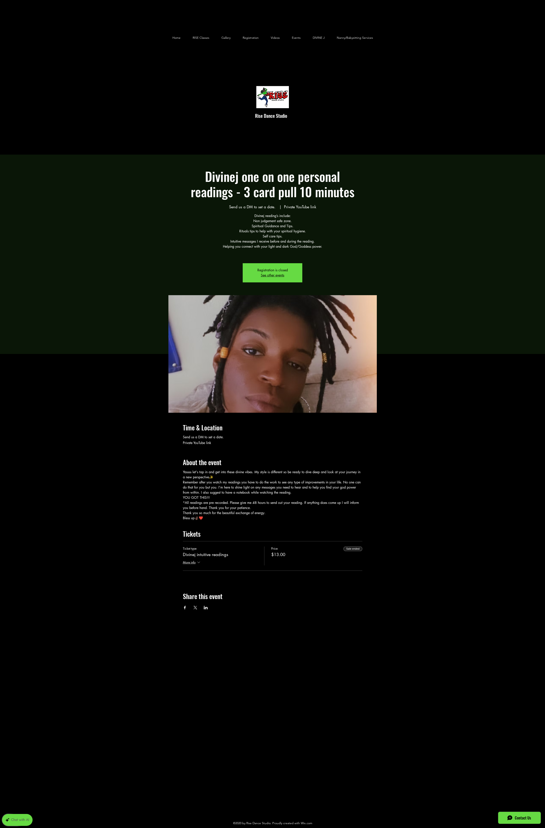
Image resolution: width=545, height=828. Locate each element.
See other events (272, 275)
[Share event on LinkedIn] (206, 607)
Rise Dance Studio (271, 115)
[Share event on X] (195, 607)
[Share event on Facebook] (185, 607)
